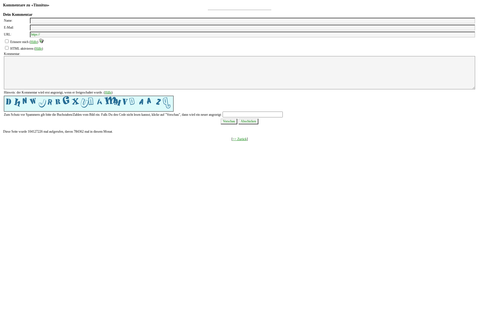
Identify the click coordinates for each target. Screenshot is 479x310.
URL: (7, 34)
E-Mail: (9, 27)
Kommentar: (12, 54)
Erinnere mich (19, 42)
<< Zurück (240, 139)
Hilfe (33, 42)
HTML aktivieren (21, 49)
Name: (8, 20)
